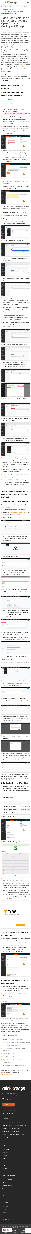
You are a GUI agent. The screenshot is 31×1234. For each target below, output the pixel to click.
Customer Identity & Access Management (14, 1125)
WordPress (5, 1149)
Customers (5, 1216)
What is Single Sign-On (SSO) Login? (13, 1039)
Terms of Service (13, 1231)
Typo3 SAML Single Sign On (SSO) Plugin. (15, 1065)
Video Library (6, 1189)
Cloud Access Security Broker (11, 1131)
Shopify (4, 1155)
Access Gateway (7, 1138)
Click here (22, 64)
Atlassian (5, 1152)
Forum (4, 1195)
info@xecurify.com (6, 1075)
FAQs (4, 1192)
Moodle (4, 1168)
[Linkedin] (3, 1113)
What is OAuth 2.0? (8, 1054)
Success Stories (7, 1179)
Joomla (4, 1162)
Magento (5, 1165)
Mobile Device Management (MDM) (13, 1134)
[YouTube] (6, 1113)
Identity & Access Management (11, 1122)
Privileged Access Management (11, 1128)
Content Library (7, 1185)
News (4, 1209)
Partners (5, 1213)
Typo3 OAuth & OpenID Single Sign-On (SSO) (14, 7)
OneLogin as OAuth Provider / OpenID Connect (16, 1042)
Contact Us (8, 1104)
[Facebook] (12, 1113)
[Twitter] (9, 1113)
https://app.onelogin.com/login (18, 512)
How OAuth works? (8, 1057)
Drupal (4, 1158)
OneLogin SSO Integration (10, 1045)
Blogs (4, 1182)
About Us (5, 1206)
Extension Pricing (8, 9)
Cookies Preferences (23, 1231)
